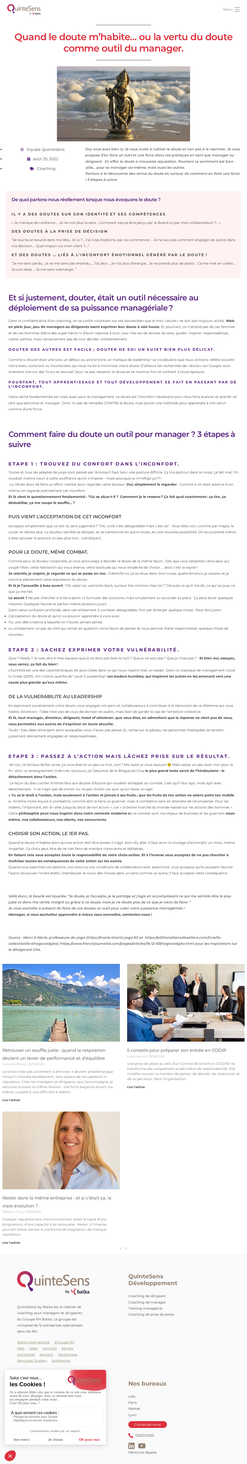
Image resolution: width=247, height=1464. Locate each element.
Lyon (132, 1414)
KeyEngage (67, 1354)
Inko (20, 1348)
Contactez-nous (147, 1424)
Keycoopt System (32, 1360)
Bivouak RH (64, 1342)
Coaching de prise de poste (151, 1314)
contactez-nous (136, 914)
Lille (131, 1396)
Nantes (134, 1408)
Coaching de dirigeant (147, 1296)
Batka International (33, 1342)
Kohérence (61, 1360)
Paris (132, 1402)
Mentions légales (142, 1452)
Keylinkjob (26, 1354)
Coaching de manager (147, 1302)
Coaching (46, 168)
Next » (126, 1248)
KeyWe (67, 1348)
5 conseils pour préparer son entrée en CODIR (177, 1050)
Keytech (46, 1354)
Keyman (50, 1348)
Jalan (33, 1348)
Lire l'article (11, 1100)
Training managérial (145, 1308)
